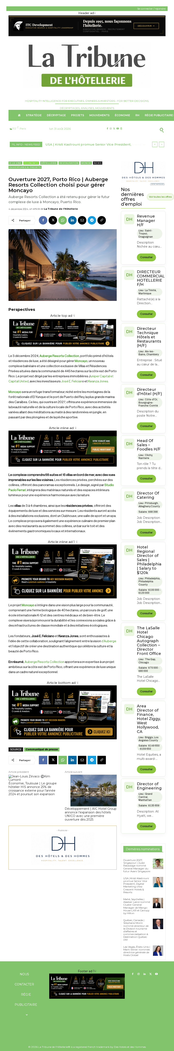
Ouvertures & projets (25, 167)
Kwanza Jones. (98, 381)
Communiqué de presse (42, 749)
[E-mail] (82, 220)
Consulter (146, 257)
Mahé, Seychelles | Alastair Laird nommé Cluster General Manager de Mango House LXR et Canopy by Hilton (136, 906)
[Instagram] (110, 128)
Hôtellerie (49, 163)
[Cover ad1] (62, 712)
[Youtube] (117, 128)
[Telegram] (92, 220)
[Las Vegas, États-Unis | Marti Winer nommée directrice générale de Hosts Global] (158, 950)
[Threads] (121, 128)
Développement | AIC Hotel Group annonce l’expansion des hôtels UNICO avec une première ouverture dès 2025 (90, 814)
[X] (114, 128)
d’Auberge (108, 641)
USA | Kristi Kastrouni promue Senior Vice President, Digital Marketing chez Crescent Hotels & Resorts (136, 885)
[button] (148, 130)
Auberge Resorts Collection (44, 662)
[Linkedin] (72, 220)
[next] (161, 144)
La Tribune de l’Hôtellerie (61, 208)
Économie (31, 163)
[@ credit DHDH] (87, 35)
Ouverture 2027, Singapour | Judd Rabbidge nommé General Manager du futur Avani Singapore (136, 865)
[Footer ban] (87, 986)
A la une (15, 163)
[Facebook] (107, 128)
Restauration (69, 163)
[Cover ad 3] (62, 470)
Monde (86, 163)
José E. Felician (71, 381)
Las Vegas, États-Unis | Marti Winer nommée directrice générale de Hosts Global (136, 951)
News (97, 163)
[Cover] (62, 351)
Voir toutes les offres (160, 197)
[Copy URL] (101, 220)
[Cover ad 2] (62, 571)
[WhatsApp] (62, 220)
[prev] (154, 144)
